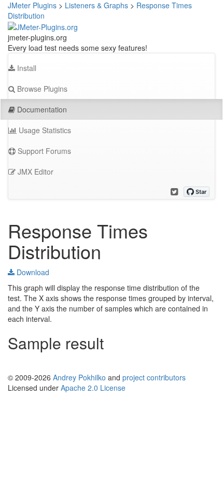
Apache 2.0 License (93, 387)
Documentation (41, 109)
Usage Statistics (44, 130)
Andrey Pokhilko (79, 377)
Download (32, 272)
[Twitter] (174, 192)
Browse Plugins (41, 88)
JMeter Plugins (32, 5)
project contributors (154, 377)
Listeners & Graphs (96, 5)
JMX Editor (34, 171)
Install (25, 68)
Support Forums (43, 151)
